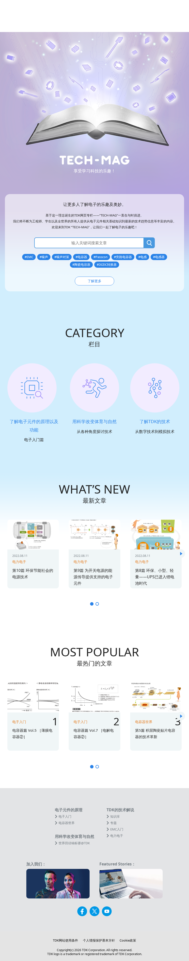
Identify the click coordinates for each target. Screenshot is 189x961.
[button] (180, 553)
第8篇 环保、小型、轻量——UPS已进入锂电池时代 (154, 577)
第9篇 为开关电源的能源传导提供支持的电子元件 (93, 577)
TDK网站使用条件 (65, 940)
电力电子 (19, 561)
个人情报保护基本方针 (99, 940)
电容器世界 (143, 721)
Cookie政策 (128, 940)
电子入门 (19, 721)
